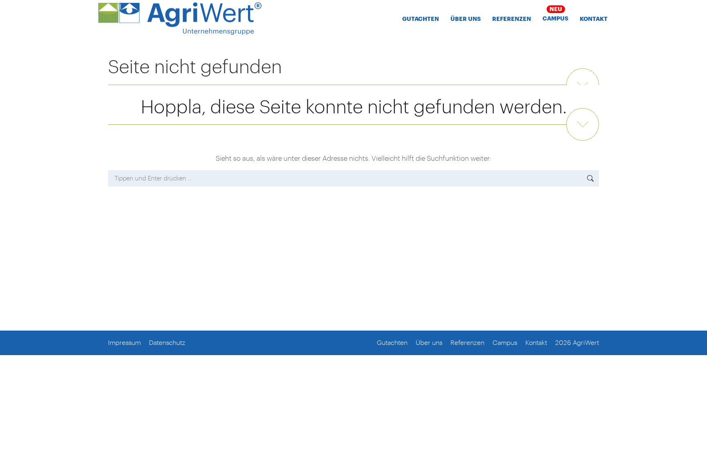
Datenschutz (167, 342)
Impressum (124, 342)
